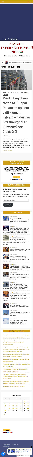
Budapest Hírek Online (17, 331)
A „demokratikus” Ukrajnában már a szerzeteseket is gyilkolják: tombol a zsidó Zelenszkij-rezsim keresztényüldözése (16, 342)
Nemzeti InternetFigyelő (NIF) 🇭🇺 (17, 48)
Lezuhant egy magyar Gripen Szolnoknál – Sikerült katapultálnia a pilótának (18, 322)
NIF (11, 216)
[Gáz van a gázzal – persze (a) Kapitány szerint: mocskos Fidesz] (6, 305)
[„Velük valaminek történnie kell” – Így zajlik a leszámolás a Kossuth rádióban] (6, 312)
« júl (4, 414)
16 (28, 406)
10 (5, 406)
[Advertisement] (16, 20)
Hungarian (22, 455)
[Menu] (2, 1)
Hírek (21, 92)
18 (9, 408)
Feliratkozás (8, 204)
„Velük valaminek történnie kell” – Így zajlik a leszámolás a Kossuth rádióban (20, 314)
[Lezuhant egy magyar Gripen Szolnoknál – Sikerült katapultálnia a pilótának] (6, 320)
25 (9, 410)
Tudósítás (5, 94)
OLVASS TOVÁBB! (7, 150)
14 (20, 406)
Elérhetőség (15, 444)
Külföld (26, 92)
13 (16, 406)
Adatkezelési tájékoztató (6, 445)
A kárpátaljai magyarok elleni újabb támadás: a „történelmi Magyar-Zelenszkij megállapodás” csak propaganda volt (15, 376)
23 (28, 408)
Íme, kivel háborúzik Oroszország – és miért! (14, 386)
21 (20, 408)
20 (16, 408)
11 (9, 406)
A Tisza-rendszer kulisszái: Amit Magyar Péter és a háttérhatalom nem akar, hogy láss (20, 268)
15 (24, 406)
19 (13, 408)
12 (13, 406)
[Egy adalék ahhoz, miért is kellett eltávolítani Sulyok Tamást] (6, 249)
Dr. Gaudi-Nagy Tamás (8, 92)
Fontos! (17, 92)
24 (5, 410)
